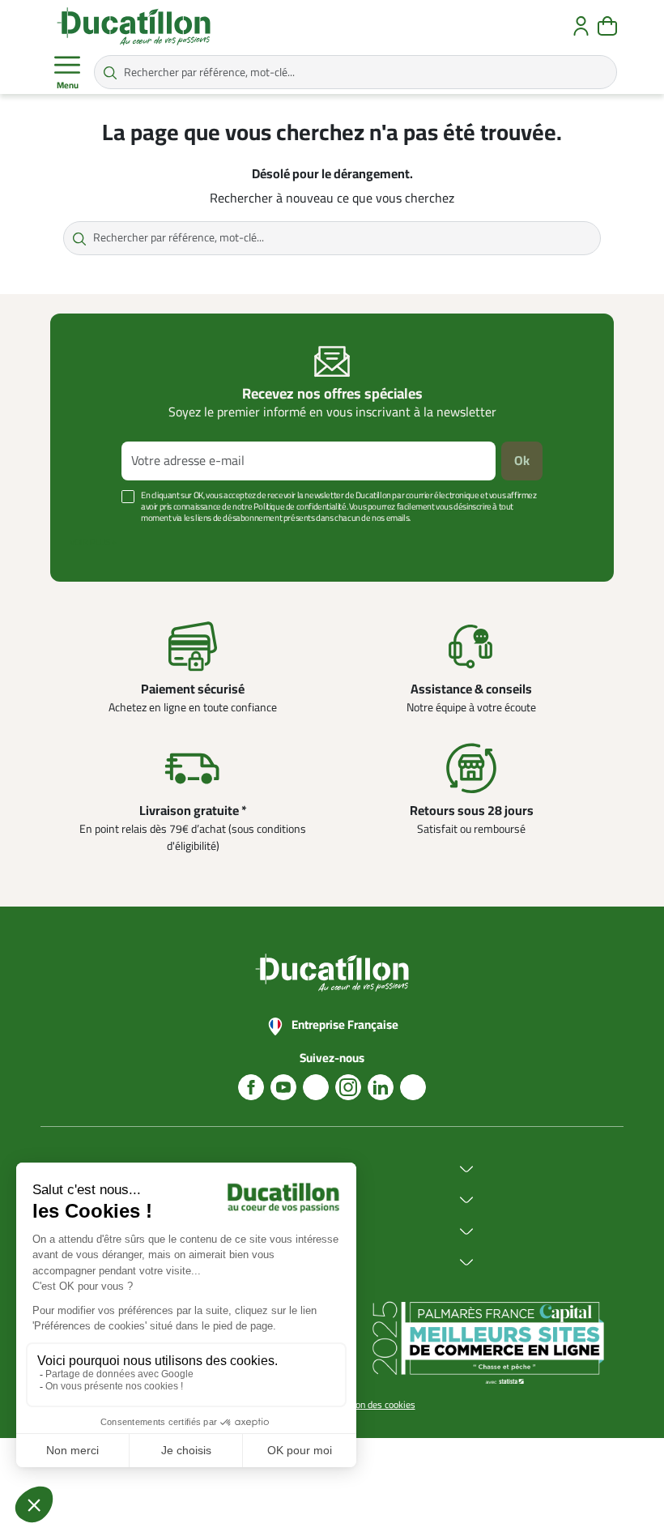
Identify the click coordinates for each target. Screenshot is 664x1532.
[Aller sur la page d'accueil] (133, 26)
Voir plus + (93, 542)
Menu (68, 85)
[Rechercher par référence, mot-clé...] (110, 72)
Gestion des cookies (374, 1405)
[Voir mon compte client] (581, 26)
